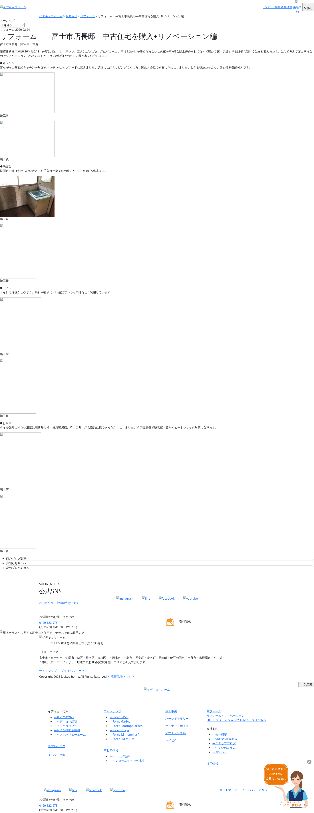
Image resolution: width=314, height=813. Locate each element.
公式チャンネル (175, 733)
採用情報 (212, 764)
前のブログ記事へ (17, 558)
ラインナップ (112, 711)
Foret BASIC (119, 717)
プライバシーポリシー (75, 671)
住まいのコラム (224, 748)
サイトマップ (48, 671)
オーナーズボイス (177, 726)
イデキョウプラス (67, 726)
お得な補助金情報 (67, 730)
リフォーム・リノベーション (225, 716)
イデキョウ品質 (65, 721)
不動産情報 (111, 751)
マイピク (171, 740)
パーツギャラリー (177, 719)
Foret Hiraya (119, 730)
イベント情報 (272, 7)
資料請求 (286, 7)
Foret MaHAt (120, 721)
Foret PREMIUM (122, 739)
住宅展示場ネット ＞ (121, 677)
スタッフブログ (224, 743)
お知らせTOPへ (16, 563)
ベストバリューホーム (70, 735)
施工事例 (171, 711)
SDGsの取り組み (224, 739)
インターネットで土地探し (128, 761)
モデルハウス (56, 746)
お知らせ (219, 752)
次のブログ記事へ (17, 568)
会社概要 (219, 735)
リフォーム (214, 711)
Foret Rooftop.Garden (126, 726)
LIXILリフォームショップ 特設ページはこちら (236, 720)
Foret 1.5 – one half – (125, 735)
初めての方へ (64, 717)
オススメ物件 (120, 756)
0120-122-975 (48, 623)
